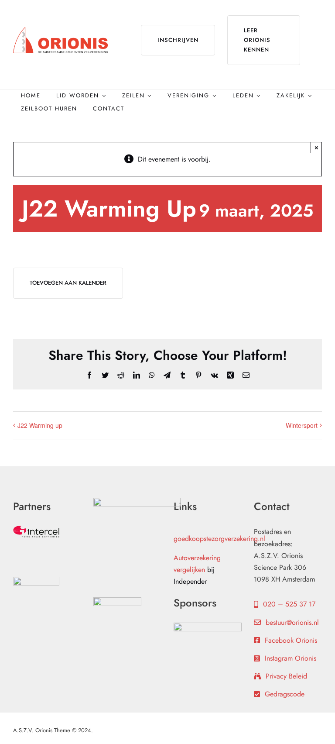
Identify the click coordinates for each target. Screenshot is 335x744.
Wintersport (302, 425)
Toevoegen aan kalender (68, 283)
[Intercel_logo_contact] (36, 529)
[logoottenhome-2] (137, 501)
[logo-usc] (117, 601)
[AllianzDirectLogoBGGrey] (36, 580)
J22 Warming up (39, 425)
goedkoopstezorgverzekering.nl (219, 539)
